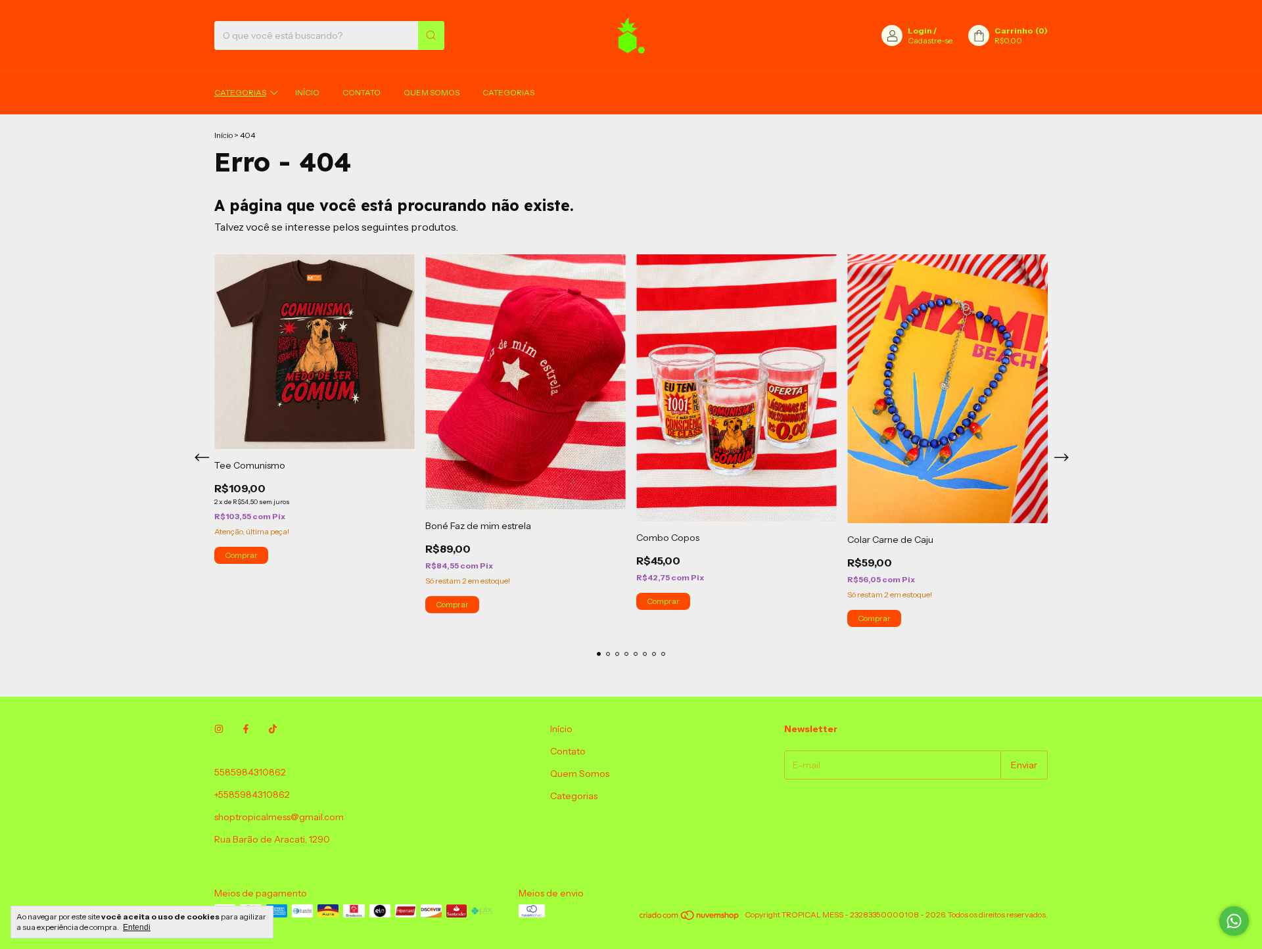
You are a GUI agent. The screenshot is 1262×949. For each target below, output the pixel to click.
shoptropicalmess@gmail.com (279, 817)
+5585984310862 (252, 794)
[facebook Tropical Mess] (245, 729)
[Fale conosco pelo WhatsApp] (1234, 921)
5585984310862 (250, 772)
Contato (361, 92)
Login (920, 30)
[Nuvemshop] (690, 918)
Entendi (137, 927)
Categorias (240, 92)
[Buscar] (431, 35)
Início (307, 92)
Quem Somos (431, 92)
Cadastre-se (930, 40)
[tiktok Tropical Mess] (272, 729)
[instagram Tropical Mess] (218, 729)
